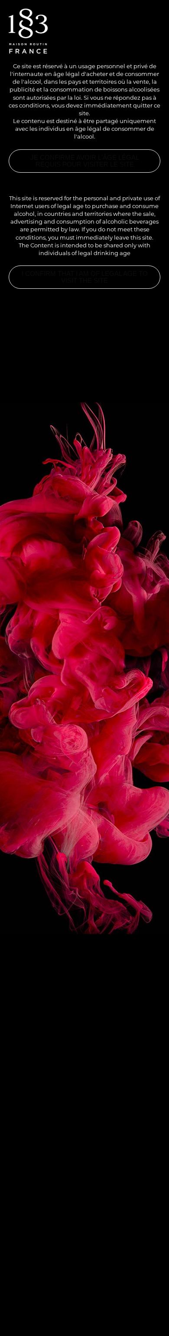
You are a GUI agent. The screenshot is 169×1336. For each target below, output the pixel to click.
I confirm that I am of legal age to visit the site (85, 277)
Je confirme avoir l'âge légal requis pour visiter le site (84, 161)
